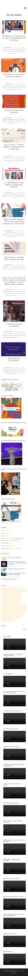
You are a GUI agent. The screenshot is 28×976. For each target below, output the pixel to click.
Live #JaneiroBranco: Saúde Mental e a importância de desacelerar (14, 184)
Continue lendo (17, 53)
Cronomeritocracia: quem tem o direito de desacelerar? (14, 75)
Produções (14, 365)
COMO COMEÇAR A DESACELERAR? (14, 359)
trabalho (19, 617)
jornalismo (22, 604)
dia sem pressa (5, 599)
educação (13, 604)
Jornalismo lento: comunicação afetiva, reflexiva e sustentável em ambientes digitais (17, 573)
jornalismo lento (5, 607)
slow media (20, 615)
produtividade (13, 612)
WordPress (18, 971)
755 (18, 566)
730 (17, 570)
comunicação (8, 591)
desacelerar (19, 594)
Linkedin (7, 535)
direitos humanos (5, 601)
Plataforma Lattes (9, 533)
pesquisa (3, 609)
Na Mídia (16, 44)
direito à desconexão (14, 601)
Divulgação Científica (12, 43)
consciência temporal (17, 591)
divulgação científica (5, 604)
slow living (14, 615)
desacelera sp (4, 596)
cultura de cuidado (5, 594)
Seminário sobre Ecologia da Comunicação (9, 578)
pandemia (23, 607)
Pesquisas (18, 81)
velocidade (4, 620)
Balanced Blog (14, 973)
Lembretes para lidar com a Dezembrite (14, 111)
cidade (3, 591)
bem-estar (16, 588)
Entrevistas (19, 43)
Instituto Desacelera (20, 115)
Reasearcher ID (12, 548)
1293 (17, 559)
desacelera (13, 594)
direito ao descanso (17, 599)
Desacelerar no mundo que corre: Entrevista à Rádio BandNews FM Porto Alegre (14, 38)
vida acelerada (10, 620)
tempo (14, 617)
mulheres (18, 607)
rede (18, 612)
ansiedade (10, 588)
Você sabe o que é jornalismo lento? (14, 557)
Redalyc (10, 538)
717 (17, 576)
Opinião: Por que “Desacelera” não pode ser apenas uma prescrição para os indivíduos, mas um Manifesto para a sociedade (14, 281)
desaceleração (12, 596)
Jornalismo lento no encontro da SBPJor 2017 (16, 568)
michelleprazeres (8, 47)
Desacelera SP (6, 43)
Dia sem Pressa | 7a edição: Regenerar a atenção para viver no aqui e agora (14, 146)
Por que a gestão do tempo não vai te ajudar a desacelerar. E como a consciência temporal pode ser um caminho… (17, 563)
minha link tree (8, 530)
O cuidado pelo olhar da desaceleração (14, 325)
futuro (18, 604)
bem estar (21, 588)
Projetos (13, 153)
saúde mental (4, 615)
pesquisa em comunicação (20, 609)
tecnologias (9, 617)
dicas (11, 599)
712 (10, 580)
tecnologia (4, 617)
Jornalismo (16, 363)
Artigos (11, 287)
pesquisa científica (10, 609)
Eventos (19, 189)
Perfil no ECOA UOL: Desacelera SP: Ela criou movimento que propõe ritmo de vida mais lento (14, 221)
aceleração (4, 588)
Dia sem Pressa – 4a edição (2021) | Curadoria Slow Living (14, 258)
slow (10, 615)
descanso (18, 596)
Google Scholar (12, 545)
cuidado (24, 591)
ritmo (22, 612)
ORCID (10, 543)
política (3, 612)
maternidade (12, 607)
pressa (7, 612)
